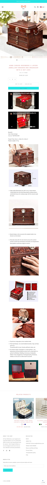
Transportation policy (31, 452)
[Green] (39, 424)
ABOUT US (28, 441)
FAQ (27, 455)
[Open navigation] (2, 7)
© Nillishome (6, 481)
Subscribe (8, 470)
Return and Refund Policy (32, 448)
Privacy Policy (29, 450)
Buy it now (23, 88)
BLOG (27, 439)
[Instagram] (6, 450)
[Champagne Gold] (44, 424)
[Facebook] (3, 450)
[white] (21, 424)
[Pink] (46, 424)
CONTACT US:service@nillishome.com (35, 443)
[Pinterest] (9, 450)
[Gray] (41, 424)
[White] (42, 424)
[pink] (23, 424)
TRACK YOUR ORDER (31, 445)
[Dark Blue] (25, 424)
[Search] (35, 7)
